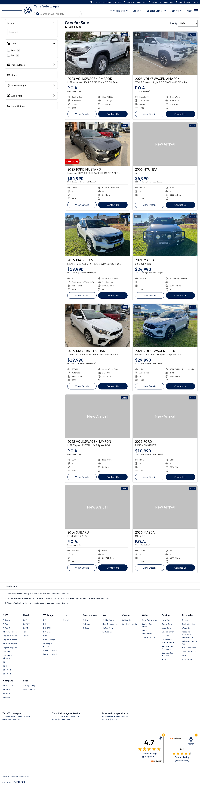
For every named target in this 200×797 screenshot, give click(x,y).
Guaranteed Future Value (168, 641)
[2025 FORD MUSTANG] (97, 144)
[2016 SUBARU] (97, 507)
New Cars (166, 620)
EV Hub (6, 693)
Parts (184, 655)
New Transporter (109, 624)
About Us (7, 689)
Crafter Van (107, 628)
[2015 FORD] (165, 416)
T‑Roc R (6, 628)
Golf (25, 620)
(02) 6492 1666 (14, 719)
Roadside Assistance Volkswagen (187, 634)
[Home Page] (17, 10)
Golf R (25, 628)
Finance (165, 636)
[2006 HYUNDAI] (165, 144)
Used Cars (166, 628)
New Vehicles (117, 10)
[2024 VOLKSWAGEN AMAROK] (165, 53)
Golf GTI (26, 624)
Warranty (186, 628)
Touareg (6, 651)
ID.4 (5, 662)
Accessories (187, 659)
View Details (82, 114)
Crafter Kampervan (147, 631)
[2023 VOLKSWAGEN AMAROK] (97, 53)
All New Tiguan (10, 632)
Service (174, 10)
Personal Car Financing (167, 647)
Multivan (86, 624)
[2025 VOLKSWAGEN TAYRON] (97, 416)
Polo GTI (27, 636)
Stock (136, 10)
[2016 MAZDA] (165, 507)
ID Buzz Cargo (49, 639)
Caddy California (129, 624)
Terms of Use (29, 689)
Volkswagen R (148, 637)
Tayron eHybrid (10, 647)
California (126, 620)
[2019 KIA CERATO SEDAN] (97, 325)
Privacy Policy (29, 685)
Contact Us (113, 114)
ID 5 (5, 666)
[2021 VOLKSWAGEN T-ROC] (165, 325)
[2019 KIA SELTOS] (97, 234)
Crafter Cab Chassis (147, 625)
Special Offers (155, 10)
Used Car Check (189, 651)
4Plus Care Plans (189, 647)
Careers (6, 697)
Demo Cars (167, 624)
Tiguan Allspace (10, 639)
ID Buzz (46, 636)
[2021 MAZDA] (165, 234)
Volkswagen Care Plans (189, 642)
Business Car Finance (167, 654)
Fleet (164, 659)
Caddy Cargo (108, 620)
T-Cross (6, 620)
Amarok (66, 620)
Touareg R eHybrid (7, 656)
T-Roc (5, 624)
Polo (25, 632)
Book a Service (188, 624)
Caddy (85, 620)
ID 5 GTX (7, 670)
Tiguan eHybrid (10, 636)
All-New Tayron (10, 643)
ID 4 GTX (7, 674)
